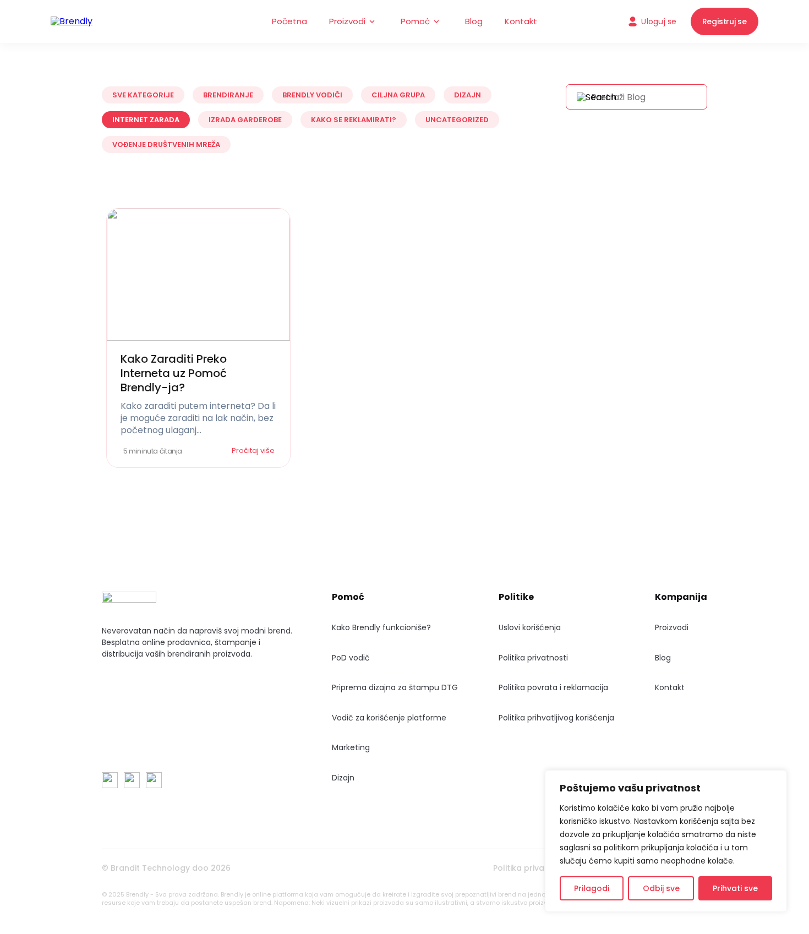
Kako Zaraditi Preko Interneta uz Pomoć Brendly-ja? (174, 373)
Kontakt (521, 21)
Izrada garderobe (245, 119)
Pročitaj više (254, 450)
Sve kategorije (143, 95)
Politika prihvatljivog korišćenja (556, 717)
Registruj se (724, 21)
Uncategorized (457, 119)
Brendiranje (228, 95)
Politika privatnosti (533, 657)
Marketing (351, 747)
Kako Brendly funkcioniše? (381, 627)
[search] (596, 97)
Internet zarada (145, 119)
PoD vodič (351, 657)
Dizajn (467, 95)
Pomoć (415, 21)
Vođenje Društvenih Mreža (166, 144)
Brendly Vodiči (312, 95)
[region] (666, 841)
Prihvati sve (735, 888)
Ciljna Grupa (398, 95)
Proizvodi (347, 21)
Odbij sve (661, 888)
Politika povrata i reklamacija (553, 687)
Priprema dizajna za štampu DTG (395, 687)
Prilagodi (591, 888)
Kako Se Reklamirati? (353, 119)
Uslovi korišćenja (530, 627)
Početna (289, 21)
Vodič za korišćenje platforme (389, 717)
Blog (474, 21)
